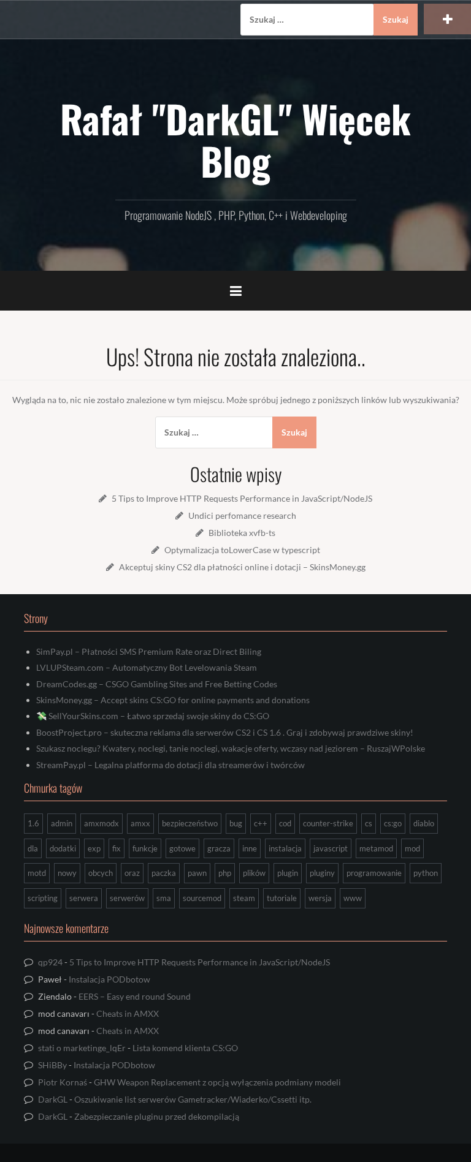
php (224, 873)
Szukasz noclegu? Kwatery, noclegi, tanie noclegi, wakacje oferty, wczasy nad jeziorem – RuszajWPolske (230, 748)
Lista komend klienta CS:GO (185, 1048)
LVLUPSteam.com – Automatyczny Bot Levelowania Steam (146, 667)
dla (33, 848)
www (352, 898)
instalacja (285, 848)
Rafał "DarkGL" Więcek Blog (235, 139)
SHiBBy (52, 1065)
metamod (376, 848)
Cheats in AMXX (127, 1013)
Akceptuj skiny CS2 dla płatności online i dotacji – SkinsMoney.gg (242, 567)
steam (244, 898)
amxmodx (101, 823)
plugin (287, 873)
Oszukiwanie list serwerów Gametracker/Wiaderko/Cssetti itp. (193, 1099)
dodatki (63, 848)
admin (61, 823)
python (425, 873)
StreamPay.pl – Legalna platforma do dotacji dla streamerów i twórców (170, 765)
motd (37, 873)
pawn (197, 873)
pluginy (322, 873)
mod (412, 848)
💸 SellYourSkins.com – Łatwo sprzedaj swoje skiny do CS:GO (152, 716)
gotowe (182, 848)
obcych (100, 873)
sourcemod (202, 898)
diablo (423, 823)
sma (163, 898)
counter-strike (328, 823)
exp (94, 848)
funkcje (145, 848)
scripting (43, 898)
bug (235, 823)
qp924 (50, 962)
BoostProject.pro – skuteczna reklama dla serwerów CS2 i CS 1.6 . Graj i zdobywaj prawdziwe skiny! (224, 732)
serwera (83, 898)
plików (254, 873)
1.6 (33, 823)
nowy (67, 873)
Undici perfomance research (242, 515)
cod (285, 823)
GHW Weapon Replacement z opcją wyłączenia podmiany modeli (217, 1082)
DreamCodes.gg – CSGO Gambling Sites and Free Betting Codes (156, 684)
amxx (140, 823)
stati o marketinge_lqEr (82, 1048)
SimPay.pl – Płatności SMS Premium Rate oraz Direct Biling (148, 651)
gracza (219, 848)
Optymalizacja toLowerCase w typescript (242, 550)
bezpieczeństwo (190, 823)
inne (249, 848)
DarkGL (52, 1099)
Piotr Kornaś (62, 1082)
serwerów (127, 898)
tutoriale (282, 898)
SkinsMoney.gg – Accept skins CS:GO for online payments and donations (173, 700)
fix (116, 848)
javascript (330, 848)
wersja (320, 898)
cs (368, 823)
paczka (163, 873)
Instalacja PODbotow (109, 979)
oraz (132, 873)
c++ (260, 823)
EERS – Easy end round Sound (134, 996)
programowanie (374, 873)
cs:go (393, 823)
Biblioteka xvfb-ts (242, 532)
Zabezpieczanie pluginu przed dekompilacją (156, 1116)
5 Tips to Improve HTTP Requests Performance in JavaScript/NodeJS (242, 498)
